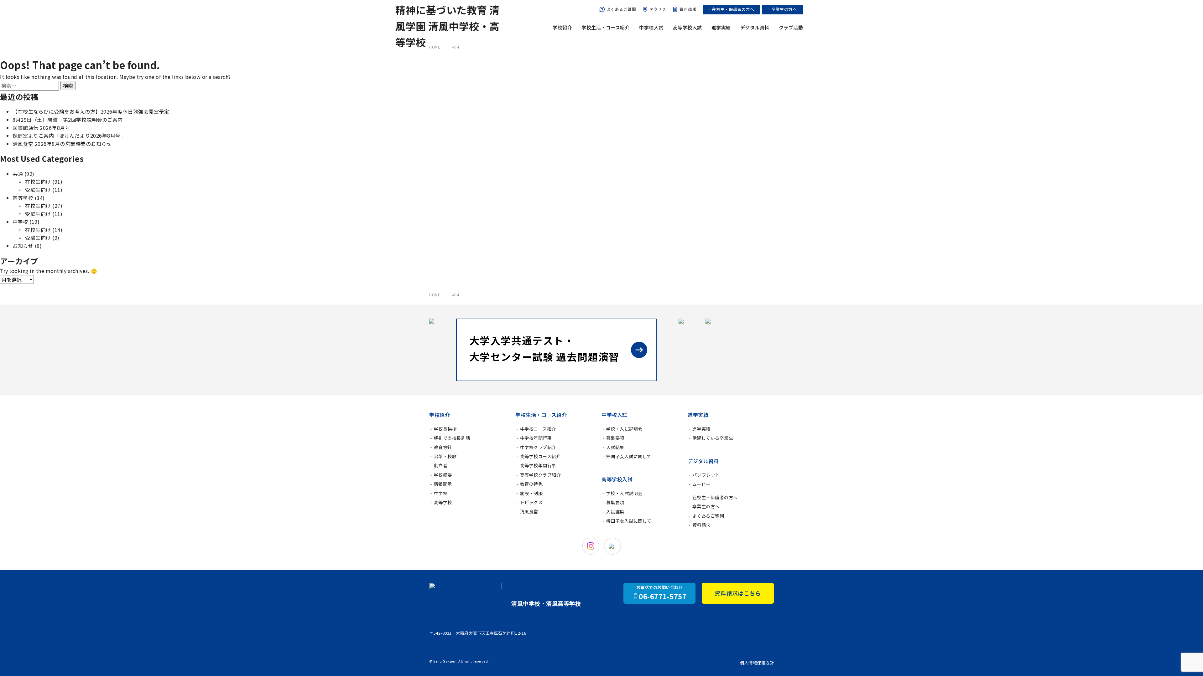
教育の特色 (531, 484)
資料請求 (688, 9)
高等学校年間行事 (538, 465)
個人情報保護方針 (757, 663)
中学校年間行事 (536, 438)
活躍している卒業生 (712, 438)
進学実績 (701, 429)
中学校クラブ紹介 (538, 447)
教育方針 (443, 447)
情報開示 (443, 484)
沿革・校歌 (445, 456)
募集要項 (615, 438)
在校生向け (38, 181)
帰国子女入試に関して (629, 456)
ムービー (701, 484)
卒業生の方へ (784, 9)
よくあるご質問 (621, 9)
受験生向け (38, 189)
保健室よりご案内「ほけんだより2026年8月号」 (69, 135)
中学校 (20, 221)
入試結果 (615, 447)
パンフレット (706, 475)
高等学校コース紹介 (540, 456)
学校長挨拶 (445, 429)
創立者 (441, 465)
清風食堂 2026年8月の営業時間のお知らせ (62, 143)
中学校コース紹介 (538, 429)
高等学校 (23, 198)
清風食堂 (529, 511)
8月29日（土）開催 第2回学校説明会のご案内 (68, 119)
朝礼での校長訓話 (452, 438)
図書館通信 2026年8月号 (41, 127)
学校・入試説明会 (624, 429)
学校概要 (443, 475)
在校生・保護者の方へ (733, 9)
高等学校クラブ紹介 (540, 475)
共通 (18, 173)
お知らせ (23, 245)
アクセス (657, 9)
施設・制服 (531, 493)
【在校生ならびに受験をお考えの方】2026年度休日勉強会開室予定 (91, 111)
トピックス (531, 502)
